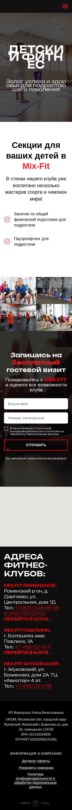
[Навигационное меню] (65, 6)
